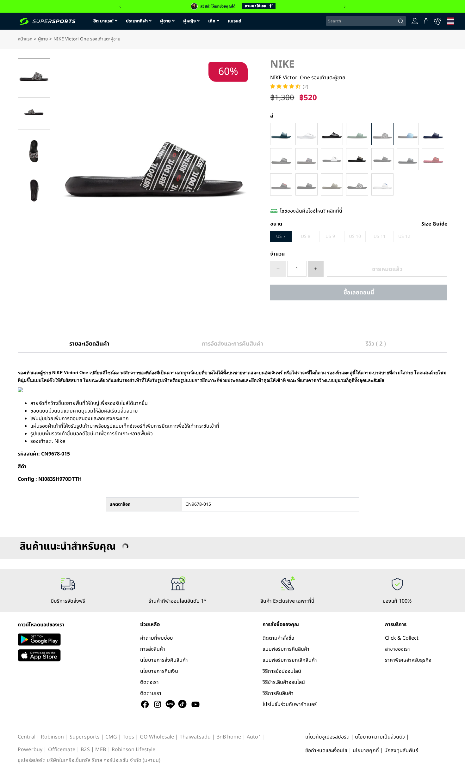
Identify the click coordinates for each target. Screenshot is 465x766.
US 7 (281, 236)
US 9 (330, 236)
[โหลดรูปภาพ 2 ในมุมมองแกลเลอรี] (34, 113)
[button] (120, 7)
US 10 (355, 236)
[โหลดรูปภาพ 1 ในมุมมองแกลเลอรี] (34, 74)
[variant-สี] (281, 134)
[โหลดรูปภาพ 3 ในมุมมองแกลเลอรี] (34, 153)
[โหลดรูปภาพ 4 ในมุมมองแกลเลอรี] (34, 192)
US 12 (404, 236)
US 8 (305, 236)
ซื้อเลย (359, 292)
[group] (232, 6)
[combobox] (366, 21)
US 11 (380, 236)
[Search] (401, 21)
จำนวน (277, 254)
